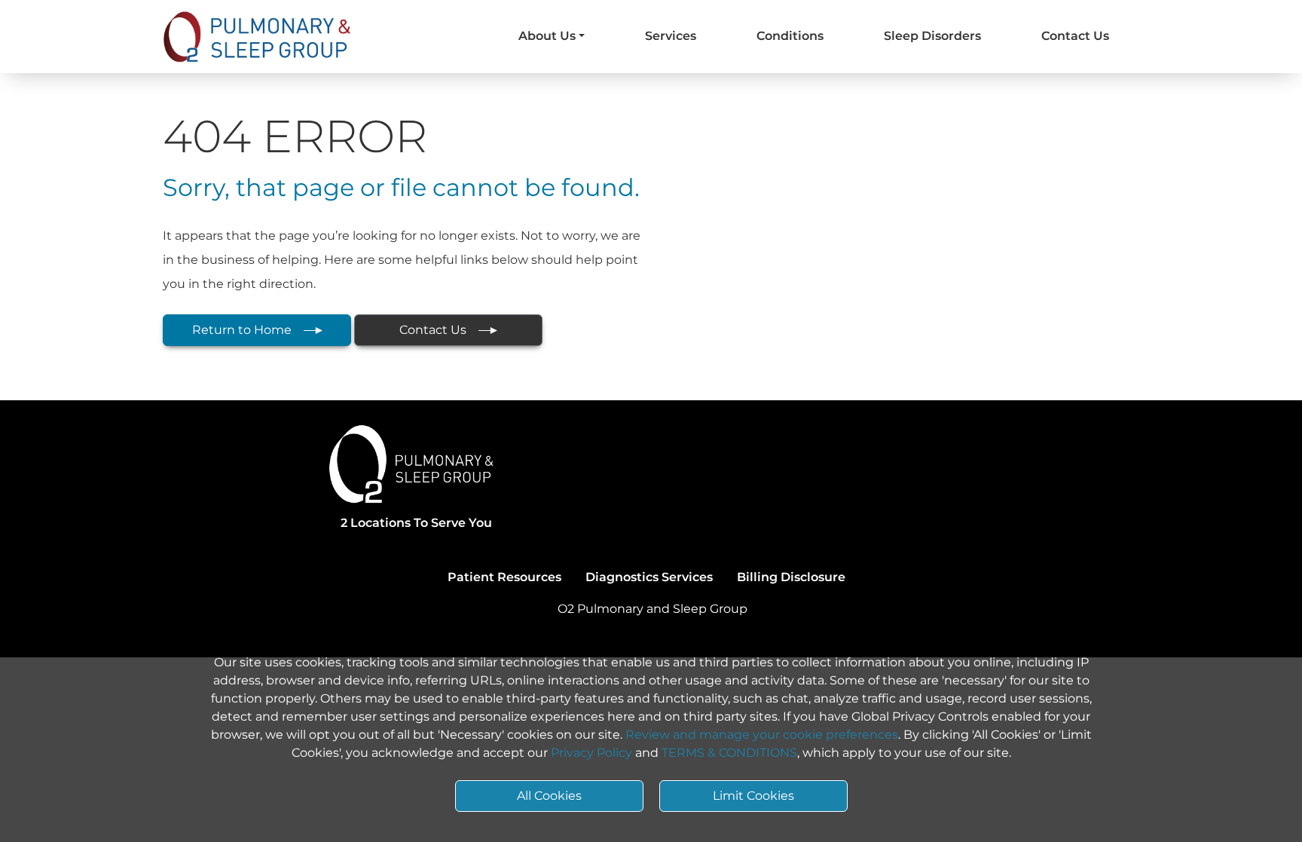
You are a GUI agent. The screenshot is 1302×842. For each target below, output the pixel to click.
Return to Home (242, 330)
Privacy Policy (591, 753)
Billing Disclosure (791, 577)
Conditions (790, 36)
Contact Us (1075, 36)
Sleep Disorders (932, 36)
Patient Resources (504, 577)
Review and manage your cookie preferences (761, 734)
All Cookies (549, 795)
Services (670, 36)
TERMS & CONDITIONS (729, 753)
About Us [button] (547, 36)
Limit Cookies (753, 795)
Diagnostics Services (649, 577)
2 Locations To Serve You (416, 523)
